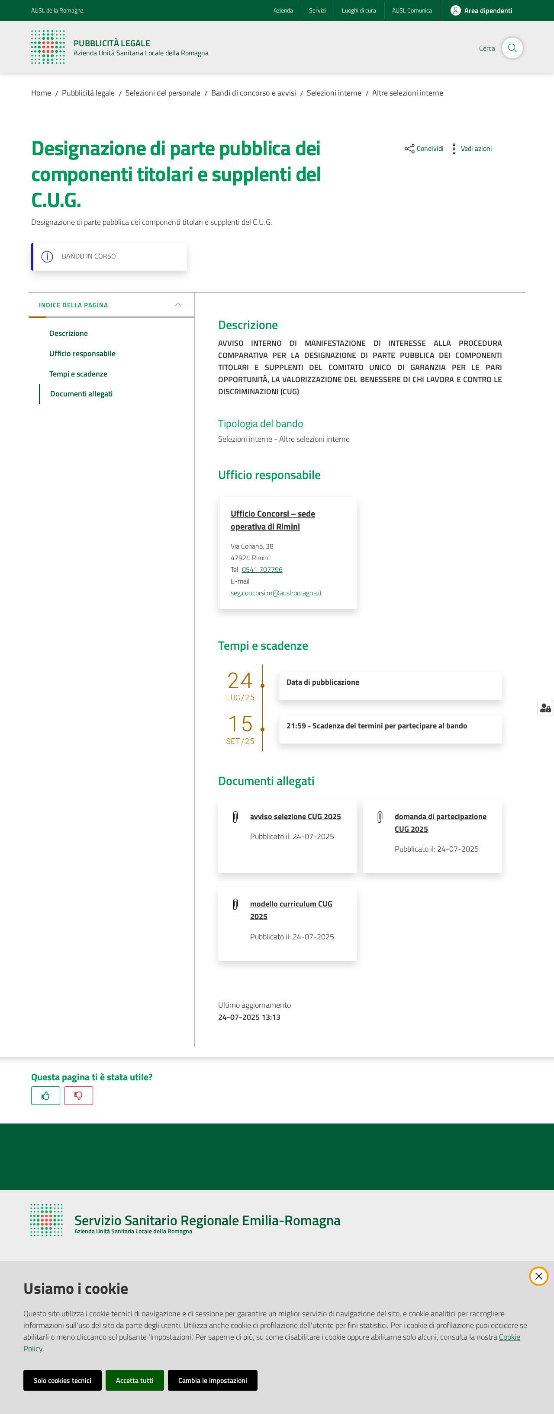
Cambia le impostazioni (212, 1380)
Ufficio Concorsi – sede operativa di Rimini (273, 520)
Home (41, 93)
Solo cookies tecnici (62, 1380)
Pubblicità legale (88, 93)
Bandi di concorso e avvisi (253, 93)
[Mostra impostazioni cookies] (545, 707)
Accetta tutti (135, 1380)
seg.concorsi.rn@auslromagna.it (276, 592)
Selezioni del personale (163, 93)
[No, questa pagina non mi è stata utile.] (78, 1095)
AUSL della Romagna (57, 10)
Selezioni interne (334, 93)
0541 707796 (262, 569)
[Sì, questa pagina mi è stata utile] (45, 1095)
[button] (512, 48)
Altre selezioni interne (407, 93)
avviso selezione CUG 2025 (295, 816)
